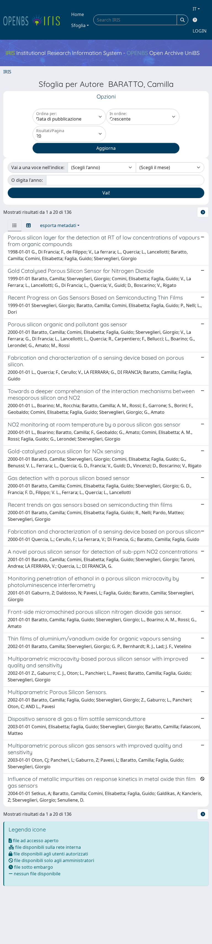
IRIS (7, 72)
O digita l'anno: (27, 180)
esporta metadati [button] (58, 225)
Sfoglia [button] (78, 25)
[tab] (15, 225)
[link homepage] (34, 19)
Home (77, 14)
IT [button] (195, 9)
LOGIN (199, 31)
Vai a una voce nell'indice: (37, 167)
